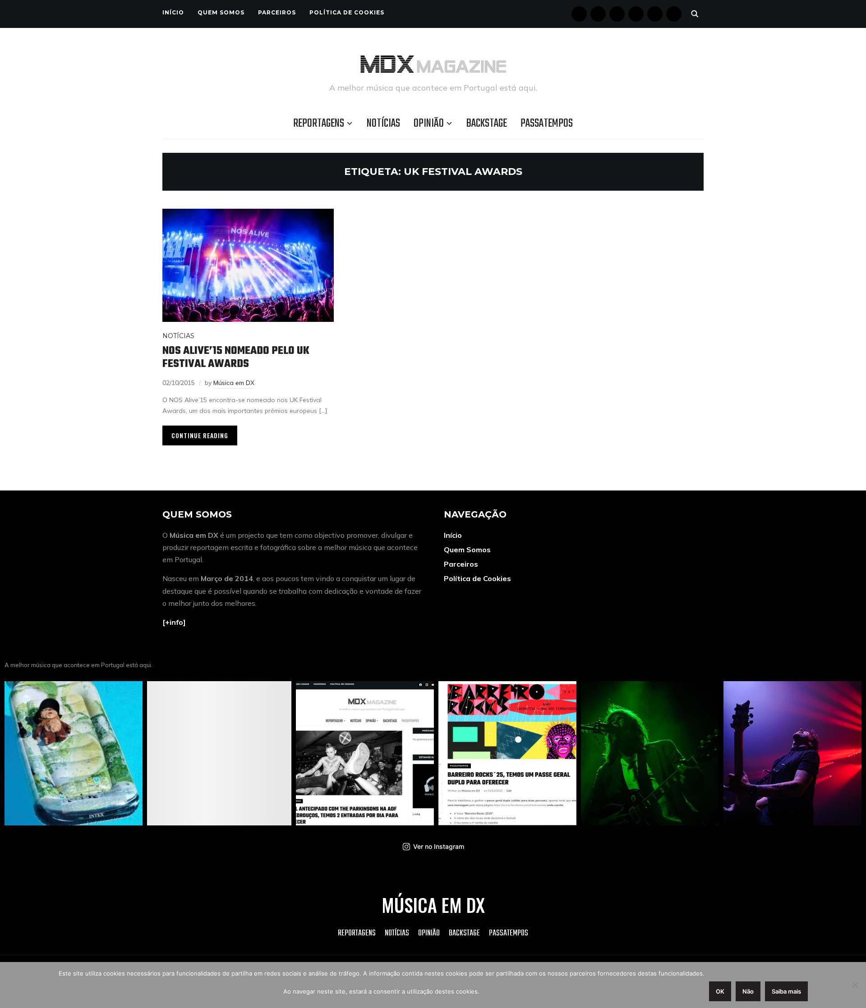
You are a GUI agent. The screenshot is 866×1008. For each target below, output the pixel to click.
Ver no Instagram (438, 846)
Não (748, 991)
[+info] (174, 622)
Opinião (429, 124)
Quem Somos (221, 12)
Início (173, 12)
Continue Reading (199, 435)
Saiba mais (786, 991)
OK (720, 991)
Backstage (486, 124)
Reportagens (318, 124)
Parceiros (277, 12)
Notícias (383, 124)
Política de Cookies (346, 12)
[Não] (854, 985)
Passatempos (547, 124)
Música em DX (233, 383)
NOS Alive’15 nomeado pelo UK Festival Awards (235, 357)
